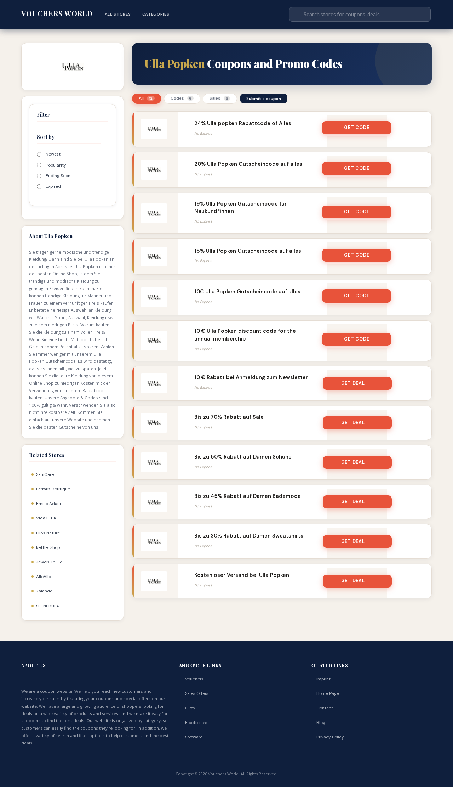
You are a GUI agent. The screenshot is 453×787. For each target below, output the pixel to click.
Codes (181, 98)
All (146, 98)
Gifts (190, 708)
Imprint (323, 679)
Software (193, 737)
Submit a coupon (263, 98)
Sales (219, 98)
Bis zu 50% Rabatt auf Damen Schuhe (243, 456)
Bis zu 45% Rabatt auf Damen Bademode (247, 496)
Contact (324, 708)
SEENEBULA (47, 606)
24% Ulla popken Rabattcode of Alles (242, 123)
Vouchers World (57, 13)
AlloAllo (43, 576)
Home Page (327, 693)
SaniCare (45, 474)
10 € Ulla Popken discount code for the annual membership (245, 334)
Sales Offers (196, 693)
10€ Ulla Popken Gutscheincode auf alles (247, 291)
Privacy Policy (330, 737)
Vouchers (194, 679)
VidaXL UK (46, 518)
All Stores (118, 14)
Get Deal (353, 383)
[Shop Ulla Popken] (72, 66)
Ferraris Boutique (53, 489)
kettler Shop (48, 547)
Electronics (196, 722)
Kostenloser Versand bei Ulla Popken (241, 575)
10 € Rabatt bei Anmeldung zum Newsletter (251, 377)
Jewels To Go (49, 562)
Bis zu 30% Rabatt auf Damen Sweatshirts (248, 535)
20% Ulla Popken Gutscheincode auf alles (248, 164)
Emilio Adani (48, 503)
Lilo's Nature (48, 533)
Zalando (44, 591)
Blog (320, 722)
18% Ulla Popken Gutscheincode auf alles (247, 250)
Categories (156, 14)
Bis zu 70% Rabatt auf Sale (229, 417)
